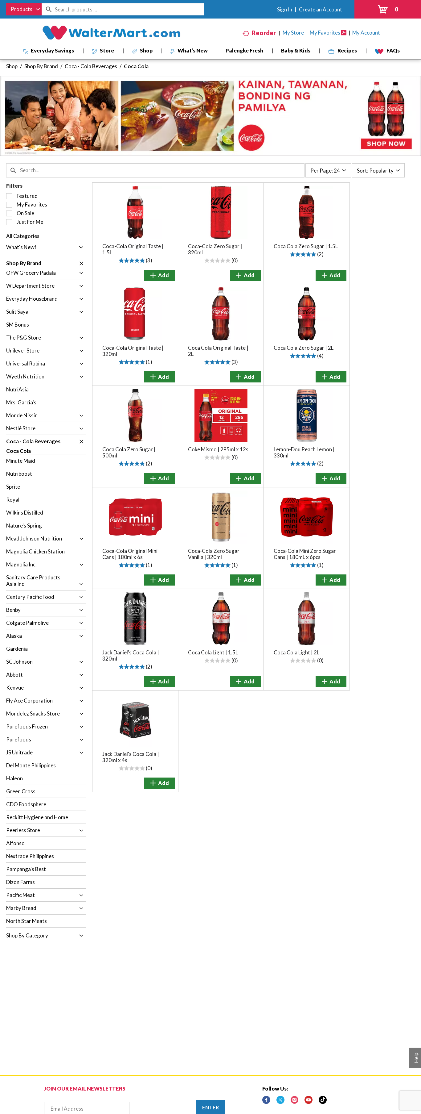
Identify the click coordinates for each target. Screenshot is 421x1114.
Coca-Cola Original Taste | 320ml (133, 350)
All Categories (22, 236)
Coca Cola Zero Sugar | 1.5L (306, 246)
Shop (12, 66)
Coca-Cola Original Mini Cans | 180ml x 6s (129, 554)
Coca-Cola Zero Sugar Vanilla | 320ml (213, 554)
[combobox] (24, 9)
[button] (79, 247)
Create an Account (320, 9)
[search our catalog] (48, 9)
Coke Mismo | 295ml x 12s (218, 449)
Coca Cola (136, 66)
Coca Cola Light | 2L (296, 652)
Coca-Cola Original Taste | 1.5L (133, 249)
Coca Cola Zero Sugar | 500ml (129, 452)
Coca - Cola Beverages (91, 66)
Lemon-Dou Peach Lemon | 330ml (304, 452)
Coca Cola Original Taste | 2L (218, 350)
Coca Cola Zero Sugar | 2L (303, 347)
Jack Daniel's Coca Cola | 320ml (130, 655)
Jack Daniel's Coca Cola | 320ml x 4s (130, 757)
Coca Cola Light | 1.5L (213, 652)
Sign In (284, 9)
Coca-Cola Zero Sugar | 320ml (215, 249)
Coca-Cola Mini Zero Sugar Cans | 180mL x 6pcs (305, 554)
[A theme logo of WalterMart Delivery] (111, 33)
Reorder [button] (264, 32)
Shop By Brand (41, 66)
